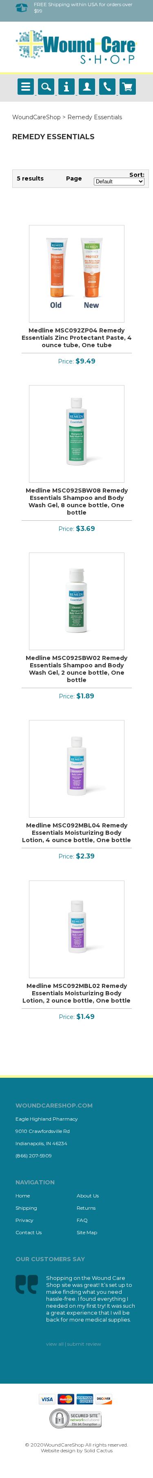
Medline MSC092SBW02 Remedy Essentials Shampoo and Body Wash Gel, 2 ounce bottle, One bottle (76, 669)
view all (55, 1344)
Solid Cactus (98, 1450)
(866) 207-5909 (34, 1156)
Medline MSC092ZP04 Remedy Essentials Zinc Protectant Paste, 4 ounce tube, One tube (77, 338)
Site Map (87, 1232)
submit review (84, 1344)
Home (23, 1196)
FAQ (82, 1220)
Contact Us (29, 1232)
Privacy (24, 1220)
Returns (86, 1208)
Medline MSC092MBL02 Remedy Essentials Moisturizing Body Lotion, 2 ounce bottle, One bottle (76, 993)
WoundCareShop (36, 117)
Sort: (136, 174)
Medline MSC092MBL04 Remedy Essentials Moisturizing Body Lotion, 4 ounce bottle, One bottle (76, 833)
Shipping (26, 1208)
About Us (88, 1196)
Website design (58, 1450)
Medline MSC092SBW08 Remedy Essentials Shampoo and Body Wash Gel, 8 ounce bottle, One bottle (77, 501)
